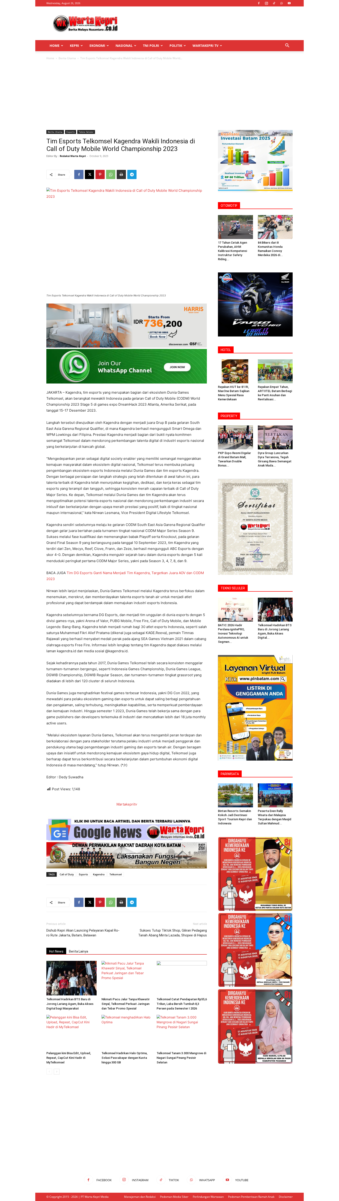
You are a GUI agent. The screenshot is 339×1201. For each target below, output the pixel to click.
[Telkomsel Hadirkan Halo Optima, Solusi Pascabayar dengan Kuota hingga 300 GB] (126, 1032)
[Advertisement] (209, 23)
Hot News (56, 951)
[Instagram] (266, 3)
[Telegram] (132, 174)
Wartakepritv (126, 804)
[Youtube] (289, 3)
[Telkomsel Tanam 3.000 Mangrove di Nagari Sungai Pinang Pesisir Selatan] (182, 1032)
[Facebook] (258, 3)
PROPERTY (229, 416)
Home (54, 45)
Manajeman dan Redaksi (140, 1197)
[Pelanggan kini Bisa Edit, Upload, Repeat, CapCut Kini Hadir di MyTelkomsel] (71, 1032)
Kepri (74, 45)
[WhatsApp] (281, 3)
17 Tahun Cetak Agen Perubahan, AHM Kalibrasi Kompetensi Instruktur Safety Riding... (232, 251)
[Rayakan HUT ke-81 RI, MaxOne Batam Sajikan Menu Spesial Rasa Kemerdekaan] (235, 371)
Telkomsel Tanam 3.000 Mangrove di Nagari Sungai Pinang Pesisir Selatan (181, 1057)
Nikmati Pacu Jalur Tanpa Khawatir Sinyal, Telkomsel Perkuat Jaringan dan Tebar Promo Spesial (125, 1003)
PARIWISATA (230, 774)
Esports (70, 131)
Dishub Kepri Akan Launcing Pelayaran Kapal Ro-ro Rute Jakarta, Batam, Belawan (82, 932)
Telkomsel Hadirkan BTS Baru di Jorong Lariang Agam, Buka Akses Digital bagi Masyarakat (69, 1003)
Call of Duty (67, 874)
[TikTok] (274, 3)
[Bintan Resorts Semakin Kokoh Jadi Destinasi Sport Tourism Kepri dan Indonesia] (235, 795)
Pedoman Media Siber (174, 1197)
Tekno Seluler (86, 131)
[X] (89, 174)
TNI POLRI (151, 45)
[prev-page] (49, 1071)
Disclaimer (286, 1197)
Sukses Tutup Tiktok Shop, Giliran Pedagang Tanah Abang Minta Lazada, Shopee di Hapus (172, 932)
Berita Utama (67, 58)
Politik (176, 45)
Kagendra (98, 874)
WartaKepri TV (205, 45)
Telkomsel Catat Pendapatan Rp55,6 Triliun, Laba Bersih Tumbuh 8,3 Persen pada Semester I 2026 (182, 1003)
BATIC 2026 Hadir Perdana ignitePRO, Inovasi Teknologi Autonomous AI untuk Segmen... (233, 633)
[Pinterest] (100, 174)
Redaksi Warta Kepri (73, 156)
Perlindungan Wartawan (208, 1197)
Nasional (124, 45)
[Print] (121, 174)
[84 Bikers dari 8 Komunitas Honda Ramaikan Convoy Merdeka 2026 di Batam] (275, 227)
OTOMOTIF (229, 205)
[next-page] (56, 1071)
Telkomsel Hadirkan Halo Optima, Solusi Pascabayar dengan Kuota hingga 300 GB (124, 1057)
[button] (287, 46)
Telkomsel (116, 874)
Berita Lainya (78, 951)
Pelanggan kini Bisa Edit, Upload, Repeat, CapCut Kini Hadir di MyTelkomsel (68, 1057)
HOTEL (226, 350)
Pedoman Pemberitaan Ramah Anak (251, 1197)
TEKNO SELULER (233, 588)
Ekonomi (97, 45)
